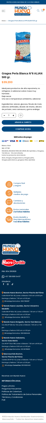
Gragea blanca (18, 158)
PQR (3, 400)
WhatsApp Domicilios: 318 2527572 (17, 317)
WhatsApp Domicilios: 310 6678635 (17, 349)
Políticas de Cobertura (12, 391)
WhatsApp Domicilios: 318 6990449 (17, 333)
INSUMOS (5, 151)
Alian (9, 146)
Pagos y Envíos (8, 386)
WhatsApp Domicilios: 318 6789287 (16, 301)
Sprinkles (32, 160)
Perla (26, 160)
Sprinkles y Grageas (36, 151)
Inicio (4, 21)
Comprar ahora (23, 129)
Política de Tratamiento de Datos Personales (22, 394)
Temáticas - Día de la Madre (12, 153)
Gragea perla (29, 158)
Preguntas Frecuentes (11, 388)
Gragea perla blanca (9, 160)
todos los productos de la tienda (13, 155)
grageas (21, 160)
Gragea (9, 158)
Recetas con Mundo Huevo (13, 376)
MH (28, 151)
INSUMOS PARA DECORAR (17, 151)
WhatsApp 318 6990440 (17, 365)
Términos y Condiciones (12, 397)
